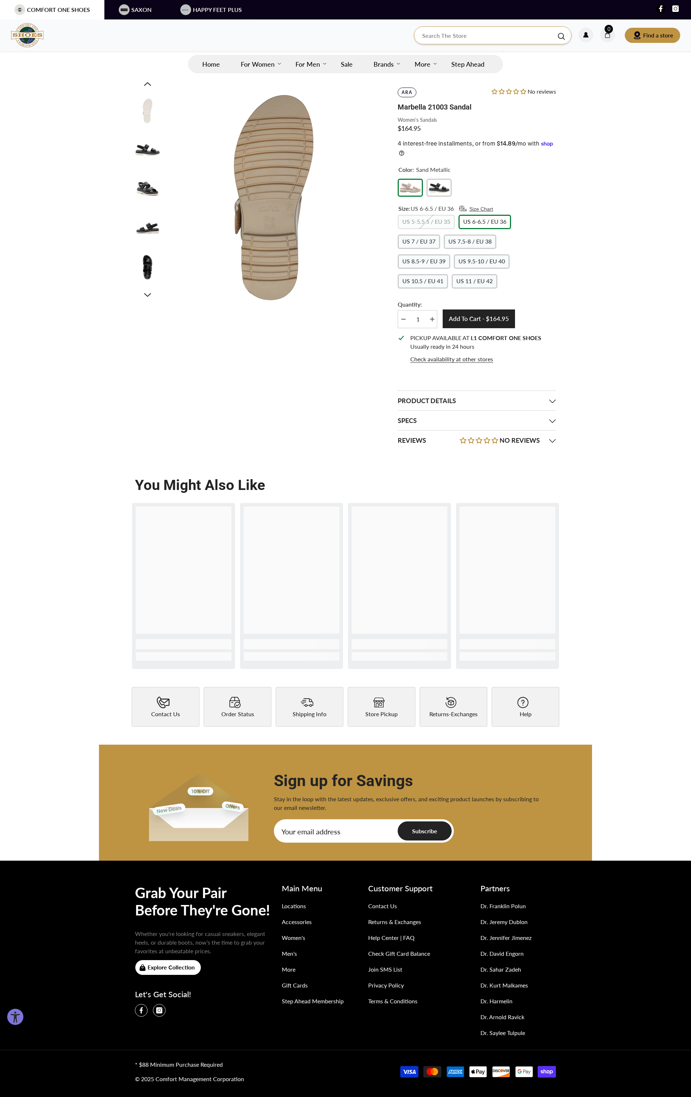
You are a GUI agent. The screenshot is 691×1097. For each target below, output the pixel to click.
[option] (273, 197)
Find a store (658, 35)
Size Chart (481, 209)
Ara (407, 92)
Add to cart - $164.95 (479, 318)
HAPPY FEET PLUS (217, 9)
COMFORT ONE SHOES (58, 9)
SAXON (141, 9)
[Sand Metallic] (410, 188)
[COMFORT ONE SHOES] (34, 35)
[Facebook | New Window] (660, 8)
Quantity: (410, 304)
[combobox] (485, 35)
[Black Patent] (439, 188)
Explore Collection (171, 967)
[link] (183, 644)
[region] (477, 349)
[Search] (493, 35)
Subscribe (424, 831)
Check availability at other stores (451, 359)
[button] (147, 84)
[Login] (586, 35)
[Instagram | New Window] (675, 8)
